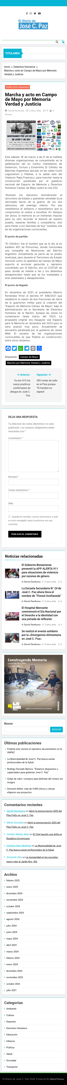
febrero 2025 (12, 880)
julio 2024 (11, 925)
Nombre (13, 476)
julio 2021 (11, 990)
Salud (9, 1054)
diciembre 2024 (14, 893)
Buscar (8, 723)
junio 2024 (11, 932)
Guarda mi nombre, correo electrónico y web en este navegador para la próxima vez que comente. (33, 520)
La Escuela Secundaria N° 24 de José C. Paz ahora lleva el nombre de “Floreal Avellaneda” (41, 592)
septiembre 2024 (15, 912)
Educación (11, 1034)
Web (10, 503)
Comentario (15, 438)
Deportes (11, 1021)
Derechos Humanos (17, 87)
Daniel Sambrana (16, 110)
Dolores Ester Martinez (18, 845)
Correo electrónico (19, 490)
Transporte (12, 1067)
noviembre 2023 (14, 977)
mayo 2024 (12, 938)
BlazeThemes (57, 1079)
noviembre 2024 (14, 899)
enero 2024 (12, 964)
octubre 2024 (13, 906)
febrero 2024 (12, 958)
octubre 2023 (13, 984)
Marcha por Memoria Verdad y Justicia (28, 362)
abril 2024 (11, 945)
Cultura (10, 1015)
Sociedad (11, 1060)
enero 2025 (12, 887)
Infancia (10, 1041)
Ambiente (11, 1008)
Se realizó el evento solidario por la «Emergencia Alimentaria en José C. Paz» (41, 635)
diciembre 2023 (14, 971)
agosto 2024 (12, 919)
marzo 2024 (12, 951)
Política (10, 1047)
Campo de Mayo (29, 356)
